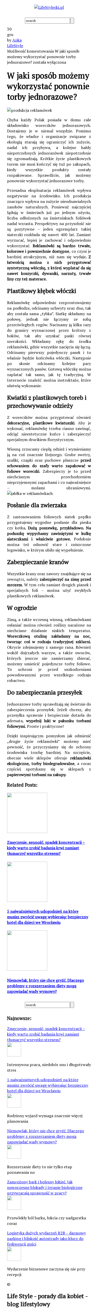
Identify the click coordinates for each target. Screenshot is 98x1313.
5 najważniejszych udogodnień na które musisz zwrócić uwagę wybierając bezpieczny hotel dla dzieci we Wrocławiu (47, 1085)
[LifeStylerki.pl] (49, 7)
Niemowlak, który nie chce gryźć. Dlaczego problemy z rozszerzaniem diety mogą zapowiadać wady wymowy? (45, 1136)
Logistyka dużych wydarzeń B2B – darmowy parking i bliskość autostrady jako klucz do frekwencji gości (46, 1238)
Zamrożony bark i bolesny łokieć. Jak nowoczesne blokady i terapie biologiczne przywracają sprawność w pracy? (44, 1187)
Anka (17, 40)
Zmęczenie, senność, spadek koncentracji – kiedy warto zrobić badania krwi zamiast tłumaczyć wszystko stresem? (46, 1034)
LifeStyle (15, 45)
